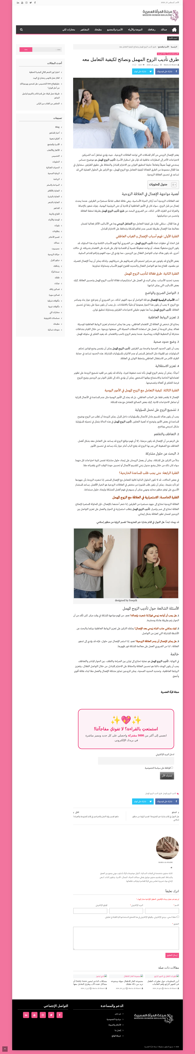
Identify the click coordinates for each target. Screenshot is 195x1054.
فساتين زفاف (54, 289)
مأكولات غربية (54, 306)
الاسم (176, 905)
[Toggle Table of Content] (172, 184)
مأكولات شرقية (54, 300)
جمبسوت (56, 248)
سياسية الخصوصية (114, 1019)
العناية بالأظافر (54, 190)
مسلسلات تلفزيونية (52, 318)
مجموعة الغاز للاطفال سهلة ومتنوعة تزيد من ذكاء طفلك (127, 982)
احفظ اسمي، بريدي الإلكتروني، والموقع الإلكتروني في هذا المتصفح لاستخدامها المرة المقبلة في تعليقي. (141, 917)
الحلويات (56, 161)
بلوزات (57, 225)
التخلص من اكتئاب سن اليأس (48, 103)
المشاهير (84, 29)
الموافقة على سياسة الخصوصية (158, 768)
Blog (57, 127)
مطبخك (98, 29)
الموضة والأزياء (135, 29)
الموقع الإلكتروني (101, 905)
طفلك (57, 277)
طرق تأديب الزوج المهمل (153, 793)
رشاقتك (151, 29)
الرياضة (56, 179)
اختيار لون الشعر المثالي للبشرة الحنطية (44, 72)
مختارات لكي (68, 29)
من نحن (118, 1014)
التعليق (175, 924)
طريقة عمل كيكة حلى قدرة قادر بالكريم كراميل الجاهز (41, 95)
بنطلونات (56, 231)
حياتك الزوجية (162, 54)
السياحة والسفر (53, 185)
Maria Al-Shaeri (170, 65)
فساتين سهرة (54, 295)
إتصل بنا (118, 1030)
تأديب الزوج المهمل (169, 793)
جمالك (164, 29)
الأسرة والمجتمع (115, 29)
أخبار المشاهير (54, 133)
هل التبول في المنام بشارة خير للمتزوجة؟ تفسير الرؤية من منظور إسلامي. (130, 522)
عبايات (57, 283)
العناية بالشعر (54, 202)
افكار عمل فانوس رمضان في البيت (46, 78)
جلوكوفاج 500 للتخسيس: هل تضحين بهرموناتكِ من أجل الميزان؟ (40, 85)
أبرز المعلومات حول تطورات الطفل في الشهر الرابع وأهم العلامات (163, 982)
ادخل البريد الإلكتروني (165, 754)
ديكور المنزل (55, 260)
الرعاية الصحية (54, 173)
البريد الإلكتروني (136, 905)
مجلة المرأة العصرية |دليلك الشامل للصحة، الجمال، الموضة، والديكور (174, 29)
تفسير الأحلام (54, 237)
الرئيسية (174, 47)
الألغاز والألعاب (53, 150)
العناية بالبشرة (54, 196)
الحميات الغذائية (53, 167)
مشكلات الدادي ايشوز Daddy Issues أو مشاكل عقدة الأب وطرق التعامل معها (90, 982)
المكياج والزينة (54, 214)
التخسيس (56, 156)
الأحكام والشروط (114, 1025)
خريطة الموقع (116, 1036)
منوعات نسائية (54, 329)
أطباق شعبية (55, 138)
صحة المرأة (55, 272)
